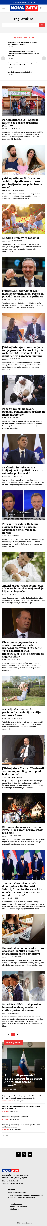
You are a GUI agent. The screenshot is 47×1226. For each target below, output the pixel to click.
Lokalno (5, 836)
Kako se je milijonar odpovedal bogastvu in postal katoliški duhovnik (23, 64)
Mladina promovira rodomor (20, 238)
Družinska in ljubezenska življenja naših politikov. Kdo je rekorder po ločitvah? (22, 470)
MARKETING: (13, 1198)
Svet (4, 418)
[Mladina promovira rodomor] (23, 219)
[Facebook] (18, 1154)
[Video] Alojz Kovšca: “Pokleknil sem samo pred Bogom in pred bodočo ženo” (23, 771)
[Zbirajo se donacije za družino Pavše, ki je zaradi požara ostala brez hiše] (23, 808)
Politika (5, 129)
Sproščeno (6, 190)
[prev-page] (3, 58)
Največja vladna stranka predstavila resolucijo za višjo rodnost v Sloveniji (21, 712)
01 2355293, (21, 1195)
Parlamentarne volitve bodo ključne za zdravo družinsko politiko (20, 122)
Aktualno (5, 1130)
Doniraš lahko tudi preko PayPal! (23, 2)
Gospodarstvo (7, 1101)
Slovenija (6, 241)
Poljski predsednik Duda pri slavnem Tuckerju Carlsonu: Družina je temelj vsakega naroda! (20, 528)
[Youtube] (30, 1154)
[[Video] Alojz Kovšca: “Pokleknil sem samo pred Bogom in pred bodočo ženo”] (23, 750)
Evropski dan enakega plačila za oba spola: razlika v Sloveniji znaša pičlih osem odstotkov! (23, 950)
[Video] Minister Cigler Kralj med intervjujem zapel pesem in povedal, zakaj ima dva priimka (23, 293)
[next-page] (44, 58)
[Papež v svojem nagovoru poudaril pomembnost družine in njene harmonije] (23, 390)
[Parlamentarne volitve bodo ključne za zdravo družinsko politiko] (23, 101)
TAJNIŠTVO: (12, 1195)
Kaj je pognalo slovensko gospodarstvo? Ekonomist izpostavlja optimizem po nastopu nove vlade (23, 53)
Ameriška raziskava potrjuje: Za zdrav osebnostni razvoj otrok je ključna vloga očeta (23, 588)
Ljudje (5, 359)
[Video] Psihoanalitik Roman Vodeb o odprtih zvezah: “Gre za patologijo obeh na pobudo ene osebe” (22, 183)
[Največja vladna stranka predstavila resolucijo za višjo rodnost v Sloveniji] (23, 691)
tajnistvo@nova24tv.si (34, 1195)
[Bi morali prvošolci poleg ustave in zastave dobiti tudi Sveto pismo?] (23, 1067)
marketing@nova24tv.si (26, 1198)
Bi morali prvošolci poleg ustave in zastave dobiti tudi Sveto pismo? (22, 43)
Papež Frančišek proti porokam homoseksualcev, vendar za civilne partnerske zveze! (22, 1007)
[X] (24, 1154)
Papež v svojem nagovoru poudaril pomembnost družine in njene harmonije (23, 411)
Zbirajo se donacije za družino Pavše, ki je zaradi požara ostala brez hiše (22, 830)
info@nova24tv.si (19, 1192)
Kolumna (5, 1119)
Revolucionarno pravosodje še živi (19, 72)
